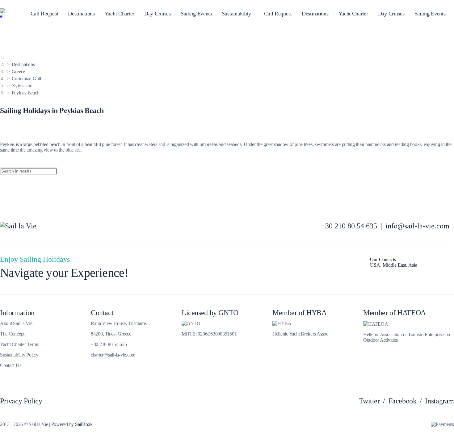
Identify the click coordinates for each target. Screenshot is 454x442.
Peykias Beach (26, 92)
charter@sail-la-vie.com (113, 354)
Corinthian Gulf (26, 78)
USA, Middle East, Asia (393, 265)
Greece (18, 71)
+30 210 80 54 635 (349, 226)
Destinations (81, 13)
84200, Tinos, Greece (111, 333)
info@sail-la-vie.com (417, 226)
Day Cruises (157, 13)
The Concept (12, 333)
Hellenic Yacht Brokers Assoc (300, 333)
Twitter (369, 401)
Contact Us (10, 365)
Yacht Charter (119, 13)
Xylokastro (22, 85)
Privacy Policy (21, 401)
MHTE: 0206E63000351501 (209, 333)
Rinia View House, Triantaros (119, 323)
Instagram (439, 401)
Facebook (403, 401)
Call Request (44, 13)
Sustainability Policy (19, 354)
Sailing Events (196, 13)
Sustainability (236, 13)
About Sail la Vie (16, 323)
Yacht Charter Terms (19, 344)
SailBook (84, 424)
